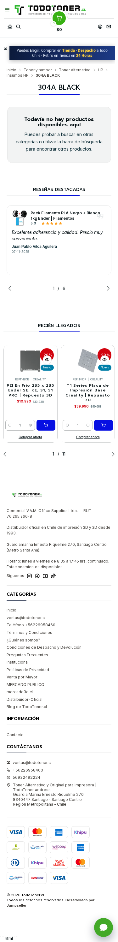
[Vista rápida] (47, 359)
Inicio (11, 70)
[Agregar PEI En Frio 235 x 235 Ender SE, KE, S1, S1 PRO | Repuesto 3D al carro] (46, 425)
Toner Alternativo (75, 70)
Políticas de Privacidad (28, 669)
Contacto (15, 734)
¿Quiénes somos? (23, 640)
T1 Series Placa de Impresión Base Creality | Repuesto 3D (87, 393)
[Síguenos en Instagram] (29, 576)
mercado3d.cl (20, 691)
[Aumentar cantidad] (30, 425)
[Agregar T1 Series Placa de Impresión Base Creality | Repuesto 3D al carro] (103, 425)
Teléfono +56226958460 (31, 625)
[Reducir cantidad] (10, 425)
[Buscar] (18, 25)
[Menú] (7, 9)
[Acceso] (100, 25)
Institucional (18, 662)
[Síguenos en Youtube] (45, 576)
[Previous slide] (11, 288)
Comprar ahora (30, 437)
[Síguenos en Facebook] (37, 576)
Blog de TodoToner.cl (27, 706)
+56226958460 (28, 770)
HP (100, 70)
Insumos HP (18, 75)
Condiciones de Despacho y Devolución (44, 647)
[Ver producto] (19, 218)
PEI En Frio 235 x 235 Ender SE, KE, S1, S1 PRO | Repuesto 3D (30, 390)
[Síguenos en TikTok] (53, 576)
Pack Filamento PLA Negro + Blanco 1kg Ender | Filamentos (65, 216)
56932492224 (26, 777)
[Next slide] (106, 288)
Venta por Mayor (22, 677)
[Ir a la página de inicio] (50, 10)
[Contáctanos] (108, 25)
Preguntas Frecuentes (27, 655)
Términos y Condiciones (29, 632)
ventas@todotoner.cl (26, 617)
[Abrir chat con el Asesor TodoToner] (103, 927)
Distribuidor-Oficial (24, 699)
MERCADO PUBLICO (25, 684)
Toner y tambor (38, 70)
